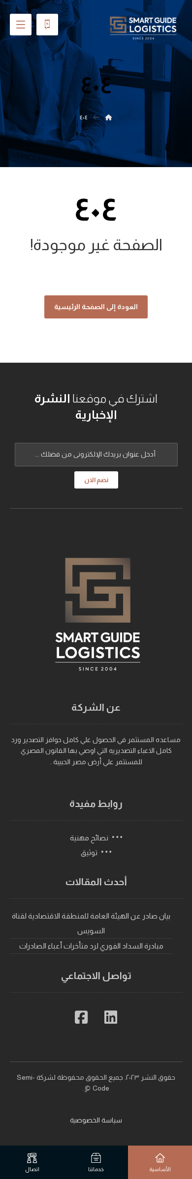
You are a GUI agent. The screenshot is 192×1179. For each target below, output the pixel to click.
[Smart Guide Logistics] (143, 28)
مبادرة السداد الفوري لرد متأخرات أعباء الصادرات (91, 946)
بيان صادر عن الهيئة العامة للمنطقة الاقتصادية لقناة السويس (91, 923)
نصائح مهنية (89, 838)
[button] (111, 1017)
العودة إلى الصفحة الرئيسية (96, 307)
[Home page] (108, 117)
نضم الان (96, 480)
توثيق (89, 852)
